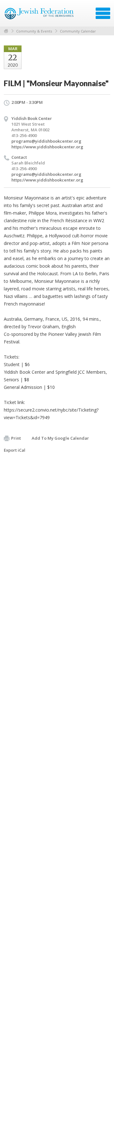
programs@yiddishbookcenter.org (46, 141)
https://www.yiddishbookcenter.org (47, 147)
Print (16, 438)
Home (6, 31)
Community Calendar (78, 31)
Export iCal (14, 450)
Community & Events (34, 31)
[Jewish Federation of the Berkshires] (39, 15)
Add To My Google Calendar (60, 438)
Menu (103, 13)
